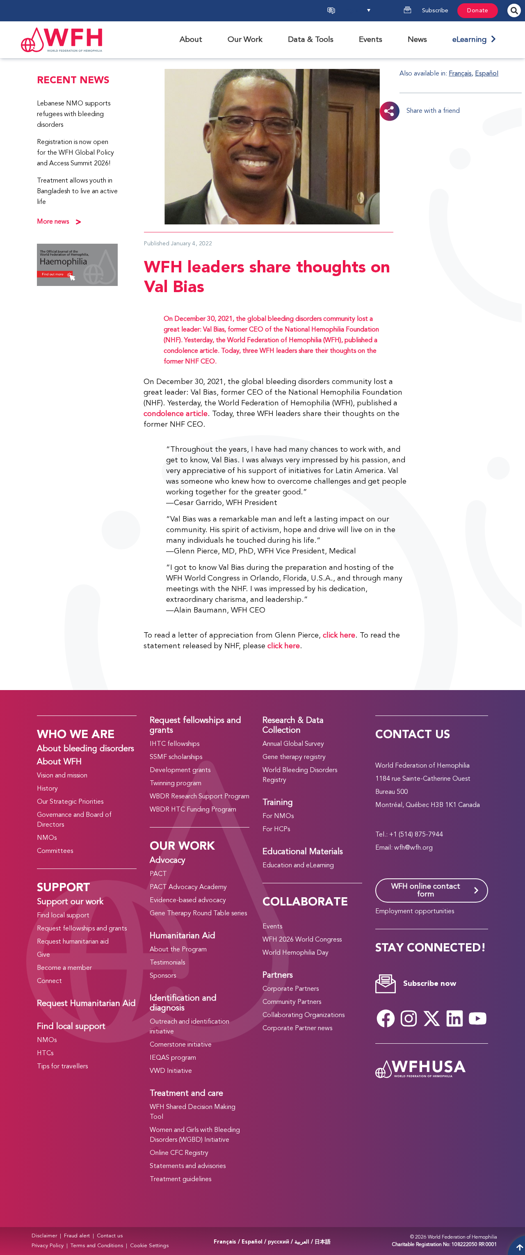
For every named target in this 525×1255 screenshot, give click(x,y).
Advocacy (167, 861)
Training (277, 803)
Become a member (64, 968)
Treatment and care (186, 1094)
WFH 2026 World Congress (302, 940)
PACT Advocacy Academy (188, 887)
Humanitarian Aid (182, 936)
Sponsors (163, 976)
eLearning (471, 40)
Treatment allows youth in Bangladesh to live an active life (77, 192)
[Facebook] (386, 1018)
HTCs (45, 1053)
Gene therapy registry (294, 757)
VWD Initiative (171, 1071)
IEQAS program (173, 1058)
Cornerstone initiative (181, 1045)
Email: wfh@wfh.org (404, 848)
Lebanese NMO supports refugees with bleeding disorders (73, 114)
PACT (158, 874)
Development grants (180, 770)
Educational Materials (302, 852)
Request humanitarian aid (73, 942)
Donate (477, 11)
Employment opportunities (414, 911)
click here (339, 635)
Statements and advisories (188, 1166)
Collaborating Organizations (303, 1015)
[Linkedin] (455, 1018)
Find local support (63, 915)
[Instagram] (409, 1018)
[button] (367, 10)
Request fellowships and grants (82, 929)
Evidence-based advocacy (188, 900)
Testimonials (167, 963)
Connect (49, 981)
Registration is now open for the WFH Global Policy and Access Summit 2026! (75, 153)
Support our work (70, 902)
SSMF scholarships (176, 757)
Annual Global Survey (293, 744)
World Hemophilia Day (295, 953)
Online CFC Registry (179, 1153)
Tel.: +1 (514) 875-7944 (409, 835)
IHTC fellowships (174, 744)
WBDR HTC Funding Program (193, 810)
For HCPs (276, 829)
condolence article (176, 414)
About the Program (178, 949)
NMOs (47, 838)
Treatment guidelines (180, 1179)
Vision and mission (62, 776)
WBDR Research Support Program (199, 796)
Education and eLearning (298, 865)
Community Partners (291, 1002)
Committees (55, 851)
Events (272, 927)
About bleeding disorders (85, 749)
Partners (277, 976)
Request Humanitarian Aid (86, 1004)
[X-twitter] (432, 1018)
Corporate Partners (290, 989)
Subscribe (435, 11)
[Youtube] (478, 1018)
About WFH (59, 762)
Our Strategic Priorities (70, 802)
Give (43, 955)
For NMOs (278, 816)
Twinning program (175, 783)
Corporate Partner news (297, 1028)
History (47, 789)
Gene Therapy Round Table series (198, 913)
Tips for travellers (62, 1066)
